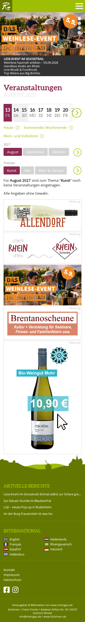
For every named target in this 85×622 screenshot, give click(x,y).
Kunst (11, 170)
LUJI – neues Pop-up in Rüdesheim (27, 507)
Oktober (59, 152)
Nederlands (58, 539)
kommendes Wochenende (45, 127)
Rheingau (6, 6)
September (35, 152)
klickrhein (14, 609)
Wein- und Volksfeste (21, 136)
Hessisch (56, 549)
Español (15, 549)
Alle (27, 170)
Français (15, 544)
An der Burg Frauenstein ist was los (28, 514)
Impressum (12, 575)
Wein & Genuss (50, 170)
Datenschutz (12, 580)
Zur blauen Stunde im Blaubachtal (27, 501)
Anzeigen (77, 170)
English (15, 539)
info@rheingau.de (30, 616)
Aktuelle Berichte (27, 485)
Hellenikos (17, 554)
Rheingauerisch (61, 544)
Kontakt (9, 570)
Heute (8, 127)
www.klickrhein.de (54, 616)
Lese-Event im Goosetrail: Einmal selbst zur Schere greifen (42, 494)
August (12, 152)
